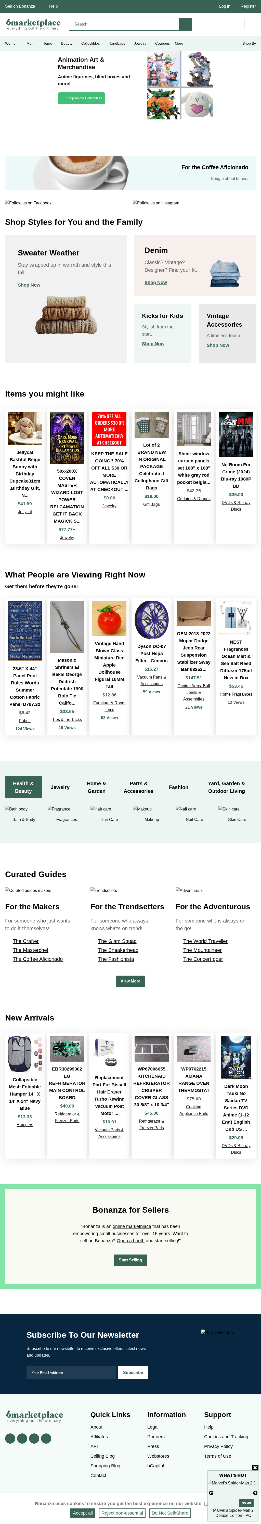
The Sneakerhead (118, 950)
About (96, 1427)
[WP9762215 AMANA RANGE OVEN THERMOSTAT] (194, 1096)
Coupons (162, 43)
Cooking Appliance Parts (193, 1110)
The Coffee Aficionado (38, 959)
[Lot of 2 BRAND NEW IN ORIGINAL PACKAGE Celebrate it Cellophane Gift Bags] (151, 477)
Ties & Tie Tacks (67, 719)
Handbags (117, 43)
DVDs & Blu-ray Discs (236, 505)
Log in (224, 6)
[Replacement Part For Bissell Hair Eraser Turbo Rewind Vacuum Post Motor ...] (109, 1096)
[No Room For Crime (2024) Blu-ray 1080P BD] (236, 477)
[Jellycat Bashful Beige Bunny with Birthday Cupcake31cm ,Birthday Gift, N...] (25, 477)
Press (153, 1446)
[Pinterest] (34, 1438)
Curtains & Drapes (194, 499)
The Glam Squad (117, 941)
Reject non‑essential (122, 1513)
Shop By (249, 43)
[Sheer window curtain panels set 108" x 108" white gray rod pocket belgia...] (194, 477)
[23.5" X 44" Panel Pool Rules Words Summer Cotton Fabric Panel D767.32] (25, 666)
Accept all (83, 1513)
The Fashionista (116, 959)
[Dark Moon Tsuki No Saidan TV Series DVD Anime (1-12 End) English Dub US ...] (236, 1096)
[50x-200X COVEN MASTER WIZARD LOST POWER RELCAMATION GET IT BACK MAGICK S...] (67, 477)
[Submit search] (185, 24)
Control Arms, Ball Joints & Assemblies (193, 692)
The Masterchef (30, 950)
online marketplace (132, 1226)
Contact (98, 1475)
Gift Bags (151, 504)
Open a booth (131, 1240)
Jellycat (25, 512)
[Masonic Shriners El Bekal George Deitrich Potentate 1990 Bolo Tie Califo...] (67, 666)
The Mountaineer (202, 950)
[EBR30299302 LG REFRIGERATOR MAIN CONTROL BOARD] (67, 1096)
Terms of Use (217, 1456)
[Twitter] (22, 1438)
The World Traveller (205, 941)
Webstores (158, 1456)
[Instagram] (46, 1438)
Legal (153, 1427)
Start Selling (130, 1260)
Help (53, 6)
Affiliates (99, 1436)
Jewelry (140, 43)
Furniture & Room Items (109, 706)
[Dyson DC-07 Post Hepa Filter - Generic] (151, 666)
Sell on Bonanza (20, 6)
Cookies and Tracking (226, 1436)
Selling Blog (102, 1456)
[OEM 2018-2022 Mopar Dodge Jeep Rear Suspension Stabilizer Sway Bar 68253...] (194, 666)
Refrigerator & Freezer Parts (67, 1117)
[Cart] (250, 23)
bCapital (155, 1465)
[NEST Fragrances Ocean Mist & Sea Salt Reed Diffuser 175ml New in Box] (236, 666)
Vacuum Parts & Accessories (151, 680)
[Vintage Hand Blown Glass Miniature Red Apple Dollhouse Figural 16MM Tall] (109, 666)
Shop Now (29, 285)
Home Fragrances (236, 694)
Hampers (25, 1125)
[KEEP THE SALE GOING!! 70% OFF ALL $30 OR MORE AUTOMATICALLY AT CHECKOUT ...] (109, 477)
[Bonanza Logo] (33, 24)
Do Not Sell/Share (170, 1513)
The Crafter (26, 941)
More (179, 43)
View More (130, 981)
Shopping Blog (105, 1465)
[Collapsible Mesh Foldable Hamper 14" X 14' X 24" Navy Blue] (25, 1096)
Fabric (25, 721)
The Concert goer (203, 959)
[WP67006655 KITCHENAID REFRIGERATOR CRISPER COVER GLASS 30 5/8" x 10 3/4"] (151, 1096)
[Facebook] (10, 1438)
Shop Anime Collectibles (84, 98)
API (94, 1446)
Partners (156, 1436)
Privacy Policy (218, 1446)
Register (248, 6)
